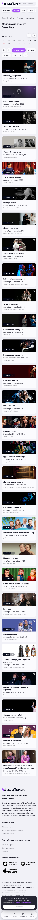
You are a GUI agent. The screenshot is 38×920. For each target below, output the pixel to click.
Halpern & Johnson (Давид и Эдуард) (15, 688)
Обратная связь (8, 827)
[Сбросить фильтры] (25, 55)
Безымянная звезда (12, 507)
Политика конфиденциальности (13, 896)
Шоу (23, 10)
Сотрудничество (8, 848)
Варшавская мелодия (13, 330)
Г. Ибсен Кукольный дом (14, 279)
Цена (7, 55)
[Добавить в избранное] (33, 62)
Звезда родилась (11, 101)
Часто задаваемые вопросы (12, 830)
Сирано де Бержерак (12, 76)
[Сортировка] (4, 50)
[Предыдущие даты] (29, 35)
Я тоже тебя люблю (12, 177)
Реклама (5, 851)
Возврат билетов (8, 833)
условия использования (21, 902)
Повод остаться (10, 558)
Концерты (6, 10)
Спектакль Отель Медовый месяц (18, 533)
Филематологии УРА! (12, 715)
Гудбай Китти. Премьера (14, 457)
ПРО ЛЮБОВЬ (9, 406)
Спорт (31, 10)
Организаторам (7, 845)
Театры (16, 10)
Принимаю (19, 907)
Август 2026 (7, 36)
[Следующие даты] (34, 35)
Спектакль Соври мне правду (16, 583)
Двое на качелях (10, 228)
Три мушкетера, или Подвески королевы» (16, 661)
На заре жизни (9, 203)
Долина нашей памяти (13, 482)
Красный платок (10, 380)
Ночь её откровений (12, 740)
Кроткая (7, 609)
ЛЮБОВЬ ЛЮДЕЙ (11, 126)
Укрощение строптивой (13, 253)
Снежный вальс (10, 634)
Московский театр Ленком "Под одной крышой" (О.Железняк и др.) (18, 767)
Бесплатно (17, 55)
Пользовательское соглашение (13, 893)
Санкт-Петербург (8, 18)
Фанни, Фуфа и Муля (12, 152)
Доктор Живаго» (10, 304)
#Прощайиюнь (9, 431)
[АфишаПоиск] (9, 3)
